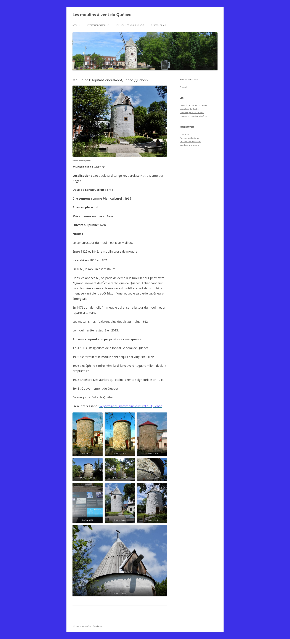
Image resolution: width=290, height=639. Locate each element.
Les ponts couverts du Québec (193, 116)
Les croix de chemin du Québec (194, 105)
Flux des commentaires (190, 141)
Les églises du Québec (189, 109)
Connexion (185, 134)
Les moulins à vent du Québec (101, 14)
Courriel (183, 87)
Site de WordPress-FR (189, 145)
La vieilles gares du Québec (192, 112)
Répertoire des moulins (98, 25)
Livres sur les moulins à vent (130, 25)
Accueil (76, 25)
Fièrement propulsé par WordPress (87, 626)
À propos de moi (158, 25)
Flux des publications (189, 138)
